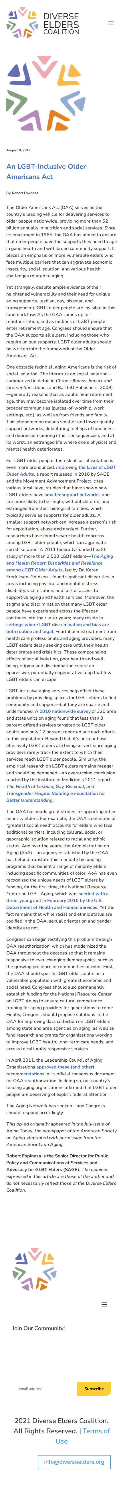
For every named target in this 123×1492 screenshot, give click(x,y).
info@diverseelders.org (74, 1462)
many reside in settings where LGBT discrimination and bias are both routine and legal (57, 625)
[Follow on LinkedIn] (73, 1347)
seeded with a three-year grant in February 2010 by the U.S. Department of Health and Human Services (57, 901)
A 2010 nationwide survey (63, 711)
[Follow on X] (61, 1347)
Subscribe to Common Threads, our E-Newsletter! (70, 1370)
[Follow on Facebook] (50, 1347)
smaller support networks (72, 495)
